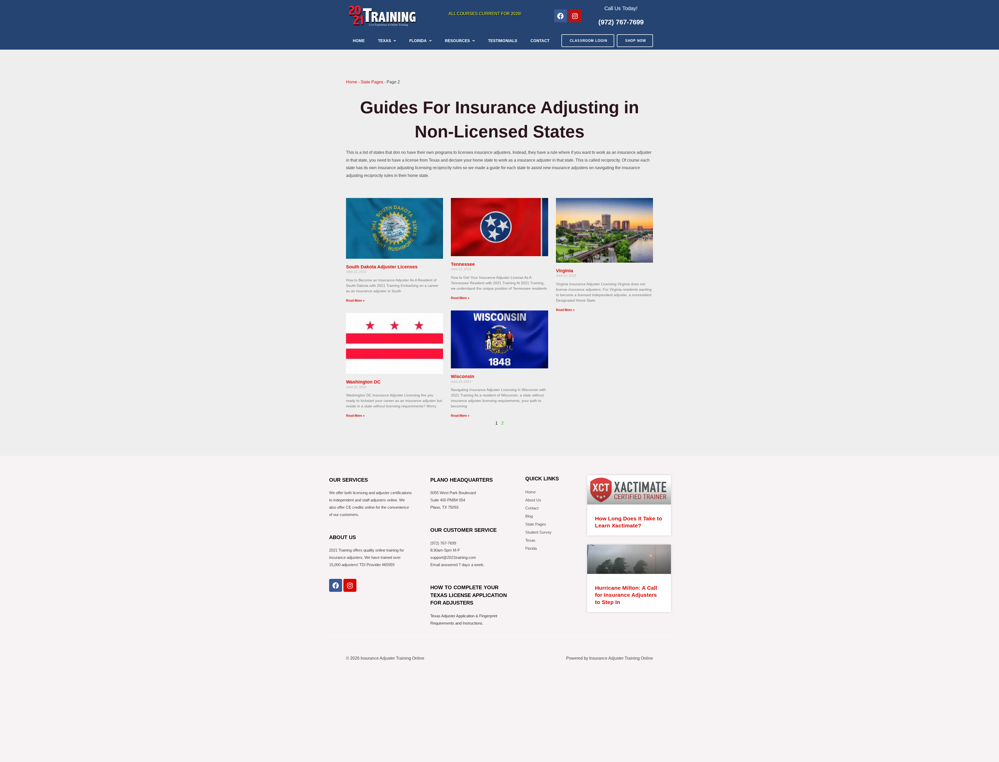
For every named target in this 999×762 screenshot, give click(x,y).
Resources (457, 40)
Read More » (355, 300)
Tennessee (463, 264)
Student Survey (538, 532)
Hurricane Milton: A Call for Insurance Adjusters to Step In (626, 595)
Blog (529, 516)
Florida (418, 40)
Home (359, 40)
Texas (384, 40)
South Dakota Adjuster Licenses (382, 266)
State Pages (372, 82)
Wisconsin (462, 376)
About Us (533, 500)
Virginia (564, 270)
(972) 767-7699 (621, 22)
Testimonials (502, 40)
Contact (539, 40)
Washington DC (363, 382)
